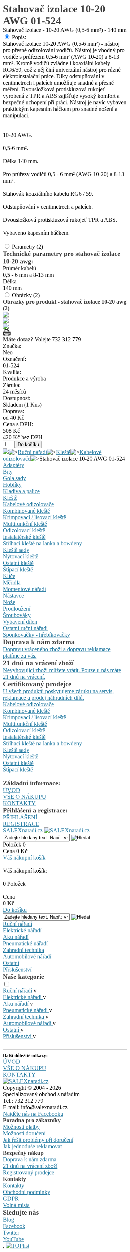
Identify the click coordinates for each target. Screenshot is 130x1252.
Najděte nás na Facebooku (33, 1114)
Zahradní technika (23, 950)
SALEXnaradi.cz (23, 830)
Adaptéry (13, 465)
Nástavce (13, 595)
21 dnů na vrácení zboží (30, 1166)
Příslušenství (17, 969)
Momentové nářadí (24, 589)
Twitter (11, 1233)
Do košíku (15, 910)
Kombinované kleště (26, 511)
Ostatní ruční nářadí (25, 628)
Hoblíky (12, 485)
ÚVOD (11, 790)
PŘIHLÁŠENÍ (20, 817)
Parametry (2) (27, 247)
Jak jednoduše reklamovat (32, 1146)
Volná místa (16, 1205)
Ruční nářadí (32, 452)
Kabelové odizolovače (28, 504)
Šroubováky (17, 615)
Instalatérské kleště (24, 537)
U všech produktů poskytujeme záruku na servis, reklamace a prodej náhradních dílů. (58, 694)
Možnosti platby (21, 1127)
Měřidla (12, 582)
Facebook (14, 1226)
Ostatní (11, 963)
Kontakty (13, 1185)
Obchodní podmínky (26, 1192)
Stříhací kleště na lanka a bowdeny (42, 543)
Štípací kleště (18, 569)
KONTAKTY (19, 803)
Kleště (63, 452)
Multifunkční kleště (25, 524)
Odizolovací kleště (24, 530)
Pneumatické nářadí (25, 943)
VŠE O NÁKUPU (24, 797)
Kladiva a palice (21, 491)
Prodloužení (16, 609)
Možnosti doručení (24, 1133)
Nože (9, 602)
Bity (8, 472)
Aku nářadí (16, 937)
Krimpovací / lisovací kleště (34, 517)
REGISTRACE (21, 824)
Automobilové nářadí (27, 956)
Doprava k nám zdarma (29, 1159)
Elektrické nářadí (22, 930)
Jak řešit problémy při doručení (38, 1140)
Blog (8, 1219)
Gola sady (14, 478)
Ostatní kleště (18, 563)
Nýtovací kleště (20, 556)
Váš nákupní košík (24, 857)
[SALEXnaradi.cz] (25, 1081)
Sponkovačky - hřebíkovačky (36, 635)
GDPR (11, 1198)
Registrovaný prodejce (28, 1172)
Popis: (19, 37)
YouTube (13, 1239)
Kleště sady (16, 550)
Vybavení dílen (20, 622)
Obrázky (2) (26, 295)
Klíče (9, 576)
